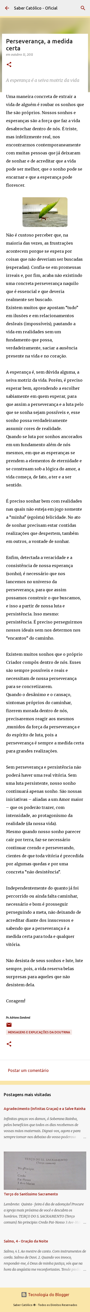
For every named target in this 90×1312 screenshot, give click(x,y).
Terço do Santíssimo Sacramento (31, 1194)
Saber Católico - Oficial (36, 8)
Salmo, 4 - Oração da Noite (26, 1241)
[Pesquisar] (83, 8)
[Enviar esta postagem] (9, 1026)
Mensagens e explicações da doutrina (39, 1032)
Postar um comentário (28, 1070)
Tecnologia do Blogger (48, 1294)
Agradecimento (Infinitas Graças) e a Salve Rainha (45, 1109)
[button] (9, 64)
